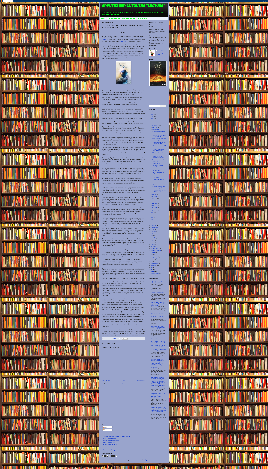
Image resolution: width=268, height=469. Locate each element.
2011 (152, 219)
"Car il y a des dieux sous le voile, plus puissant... (158, 166)
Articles (105, 427)
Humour (152, 244)
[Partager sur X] (125, 339)
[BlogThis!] (123, 339)
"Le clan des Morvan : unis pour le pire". (158, 160)
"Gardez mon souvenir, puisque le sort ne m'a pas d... (159, 187)
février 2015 (155, 207)
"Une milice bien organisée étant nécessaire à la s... (158, 149)
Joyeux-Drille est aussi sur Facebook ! (111, 440)
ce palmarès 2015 (123, 41)
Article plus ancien (141, 380)
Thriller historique (155, 273)
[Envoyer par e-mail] (122, 339)
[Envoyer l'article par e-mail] (120, 338)
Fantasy (152, 239)
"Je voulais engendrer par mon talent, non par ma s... (158, 142)
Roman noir (153, 265)
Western (152, 275)
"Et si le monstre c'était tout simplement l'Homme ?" (158, 153)
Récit (152, 261)
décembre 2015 (155, 123)
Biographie (153, 231)
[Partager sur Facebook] (126, 339)
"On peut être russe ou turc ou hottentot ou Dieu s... (158, 180)
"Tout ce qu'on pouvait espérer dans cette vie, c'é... (159, 135)
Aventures (153, 229)
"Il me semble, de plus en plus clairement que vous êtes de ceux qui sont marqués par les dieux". (158, 315)
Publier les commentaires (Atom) (115, 383)
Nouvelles (153, 252)
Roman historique (154, 263)
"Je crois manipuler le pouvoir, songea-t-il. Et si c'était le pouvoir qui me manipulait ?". (158, 327)
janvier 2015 (155, 210)
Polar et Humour (154, 256)
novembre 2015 (155, 125)
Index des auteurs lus (128, 18)
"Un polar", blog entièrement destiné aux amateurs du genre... (116, 436)
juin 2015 (154, 198)
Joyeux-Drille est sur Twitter (109, 442)
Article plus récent (106, 380)
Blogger (146, 460)
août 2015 (154, 194)
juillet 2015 (155, 196)
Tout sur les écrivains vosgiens (110, 450)
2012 (152, 217)
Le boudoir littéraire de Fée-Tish (110, 444)
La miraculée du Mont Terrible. (157, 292)
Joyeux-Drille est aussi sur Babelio (110, 438)
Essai (152, 235)
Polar (152, 254)
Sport (152, 269)
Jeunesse (153, 246)
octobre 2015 (155, 127)
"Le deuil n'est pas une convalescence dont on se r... (159, 156)
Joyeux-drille (161, 51)
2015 (152, 121)
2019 (152, 112)
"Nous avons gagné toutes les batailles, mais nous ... (158, 132)
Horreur (152, 242)
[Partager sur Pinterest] (127, 339)
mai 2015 (154, 201)
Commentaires (107, 429)
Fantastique (153, 237)
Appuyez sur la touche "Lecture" (133, 6)
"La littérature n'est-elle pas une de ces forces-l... (159, 176)
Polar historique (154, 258)
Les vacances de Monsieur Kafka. (158, 183)
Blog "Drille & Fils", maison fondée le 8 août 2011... (157, 282)
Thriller (152, 271)
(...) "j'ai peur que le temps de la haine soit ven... (159, 146)
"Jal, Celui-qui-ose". (156, 163)
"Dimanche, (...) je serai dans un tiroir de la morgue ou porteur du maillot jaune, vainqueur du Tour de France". (158, 395)
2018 (152, 114)
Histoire (152, 240)
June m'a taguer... (143, 18)
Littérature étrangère (155, 248)
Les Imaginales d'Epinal (108, 446)
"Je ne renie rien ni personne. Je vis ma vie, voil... (159, 169)
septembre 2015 (156, 129)
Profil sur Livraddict (107, 448)
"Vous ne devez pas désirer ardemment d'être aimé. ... (158, 173)
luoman (137, 460)
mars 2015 (154, 205)
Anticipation (153, 225)
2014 (152, 212)
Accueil (103, 18)
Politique (153, 259)
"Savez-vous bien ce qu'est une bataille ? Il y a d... (159, 139)
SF (151, 267)
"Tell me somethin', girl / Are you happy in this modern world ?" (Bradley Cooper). (158, 304)
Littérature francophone (156, 250)
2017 (152, 116)
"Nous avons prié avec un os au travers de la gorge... (159, 190)
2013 (152, 215)
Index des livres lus (114, 18)
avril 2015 (154, 203)
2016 (152, 118)
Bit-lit (152, 233)
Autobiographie (154, 227)
